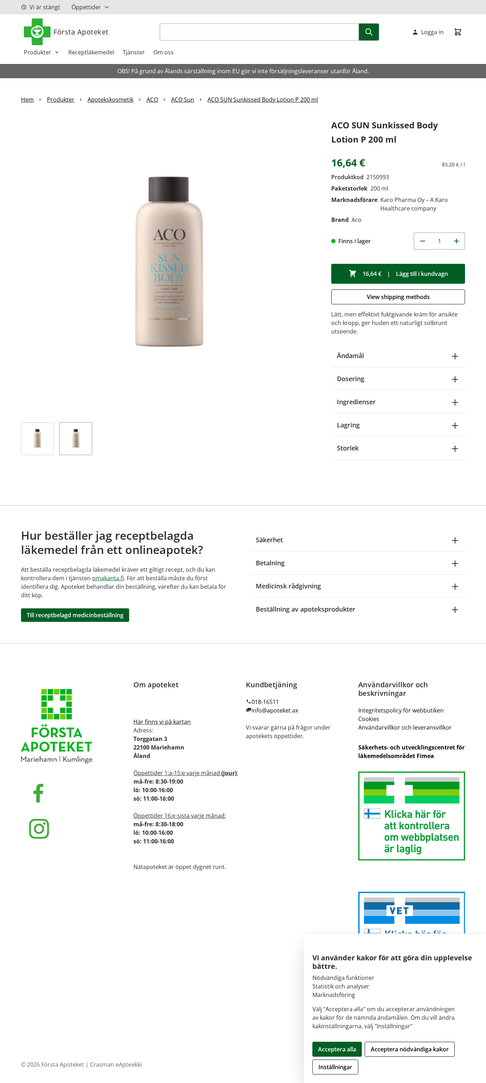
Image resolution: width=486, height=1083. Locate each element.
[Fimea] (411, 816)
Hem (27, 99)
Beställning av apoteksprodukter (305, 609)
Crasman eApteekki (116, 1064)
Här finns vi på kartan (162, 722)
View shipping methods (398, 297)
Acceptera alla (337, 1049)
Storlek (348, 448)
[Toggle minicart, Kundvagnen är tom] (458, 32)
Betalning (270, 563)
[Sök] (369, 32)
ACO (152, 99)
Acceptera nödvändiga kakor (410, 1049)
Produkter (37, 52)
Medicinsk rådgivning (288, 586)
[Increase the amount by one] (456, 241)
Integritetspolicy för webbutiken (401, 710)
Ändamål (350, 355)
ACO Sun (182, 99)
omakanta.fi (108, 578)
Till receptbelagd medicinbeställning (75, 615)
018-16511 (265, 702)
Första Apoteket (81, 32)
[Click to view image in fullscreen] (169, 266)
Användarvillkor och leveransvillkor (405, 727)
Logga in (432, 32)
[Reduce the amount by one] (422, 241)
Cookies (368, 719)
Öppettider (86, 7)
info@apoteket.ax (275, 710)
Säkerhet (269, 539)
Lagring (348, 425)
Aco (356, 220)
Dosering (350, 378)
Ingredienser (356, 402)
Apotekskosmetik (110, 99)
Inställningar (335, 1067)
